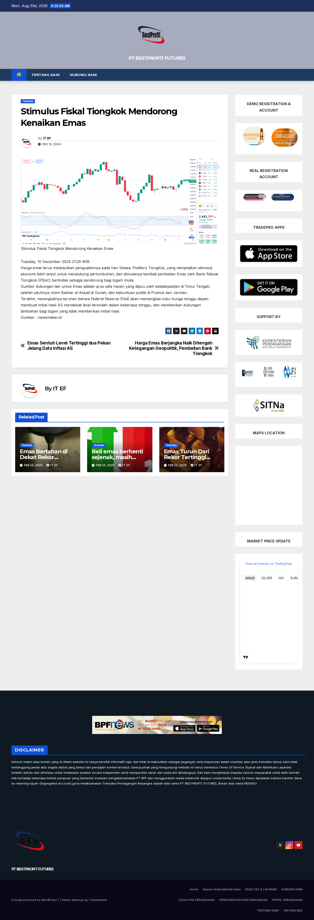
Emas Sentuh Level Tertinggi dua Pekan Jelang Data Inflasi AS (69, 345)
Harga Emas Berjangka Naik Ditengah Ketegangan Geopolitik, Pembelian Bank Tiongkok (170, 348)
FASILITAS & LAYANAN (261, 889)
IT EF (47, 138)
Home (194, 889)
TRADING (28, 101)
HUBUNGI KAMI (83, 75)
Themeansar (98, 900)
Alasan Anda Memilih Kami (222, 889)
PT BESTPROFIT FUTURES (157, 58)
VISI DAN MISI (293, 910)
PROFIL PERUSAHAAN (287, 900)
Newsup (77, 900)
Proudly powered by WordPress (34, 900)
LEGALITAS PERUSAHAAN (197, 900)
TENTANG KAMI (45, 75)
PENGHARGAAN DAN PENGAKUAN (243, 900)
